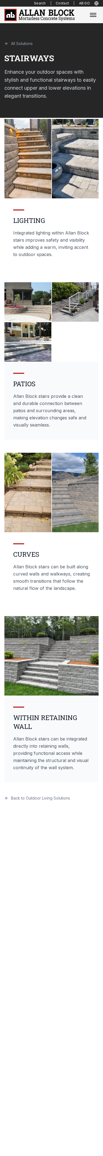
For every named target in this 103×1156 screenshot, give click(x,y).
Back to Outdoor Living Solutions (40, 798)
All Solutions (22, 43)
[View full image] (27, 158)
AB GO (84, 3)
